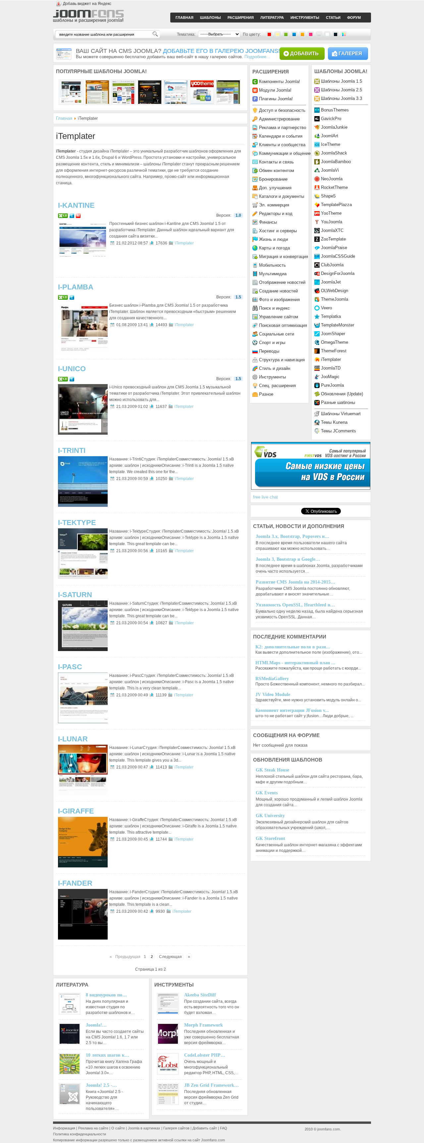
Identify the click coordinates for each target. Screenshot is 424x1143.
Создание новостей (278, 290)
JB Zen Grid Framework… (211, 1085)
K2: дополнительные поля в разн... (292, 646)
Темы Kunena (334, 422)
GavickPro (331, 118)
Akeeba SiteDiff (200, 994)
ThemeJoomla (334, 299)
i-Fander (75, 883)
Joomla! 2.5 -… (101, 1085)
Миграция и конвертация (283, 256)
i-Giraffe (76, 811)
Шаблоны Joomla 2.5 (341, 89)
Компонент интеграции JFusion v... (292, 710)
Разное (266, 394)
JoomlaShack (334, 153)
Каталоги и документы (281, 196)
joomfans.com (328, 1129)
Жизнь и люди (273, 239)
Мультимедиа (273, 273)
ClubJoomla (332, 264)
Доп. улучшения (275, 187)
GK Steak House (272, 770)
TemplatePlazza (336, 204)
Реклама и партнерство (282, 127)
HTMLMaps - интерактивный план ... (295, 662)
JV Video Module (272, 694)
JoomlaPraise (334, 247)
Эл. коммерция (274, 204)
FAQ (223, 1128)
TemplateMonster (337, 325)
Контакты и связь (276, 161)
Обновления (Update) (342, 393)
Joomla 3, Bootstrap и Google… (288, 559)
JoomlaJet (331, 282)
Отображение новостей (282, 282)
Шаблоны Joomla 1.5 (341, 81)
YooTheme (331, 213)
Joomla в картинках (144, 1128)
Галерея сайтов (176, 1128)
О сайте (118, 1128)
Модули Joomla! (275, 90)
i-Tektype (77, 522)
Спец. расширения (277, 385)
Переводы (269, 351)
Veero (326, 307)
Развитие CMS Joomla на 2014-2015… (295, 582)
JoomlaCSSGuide (338, 256)
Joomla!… (96, 1025)
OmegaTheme (334, 342)
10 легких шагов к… (107, 1055)
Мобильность (272, 265)
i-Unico (72, 369)
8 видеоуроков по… (106, 994)
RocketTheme (334, 187)
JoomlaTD (331, 368)
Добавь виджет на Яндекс (87, 3)
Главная (64, 118)
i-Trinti (71, 450)
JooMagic (330, 376)
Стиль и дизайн (274, 368)
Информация (64, 1128)
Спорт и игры (272, 342)
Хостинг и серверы (278, 230)
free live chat (265, 497)
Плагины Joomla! (276, 98)
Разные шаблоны (338, 402)
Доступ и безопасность (282, 110)
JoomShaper (333, 333)
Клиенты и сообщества (282, 144)
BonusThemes (335, 110)
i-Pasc (70, 667)
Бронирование (273, 179)
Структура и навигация (282, 359)
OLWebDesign (334, 290)
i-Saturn (75, 595)
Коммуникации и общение (285, 153)
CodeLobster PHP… (204, 1055)
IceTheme (330, 144)
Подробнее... (257, 56)
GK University (270, 815)
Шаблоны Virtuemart (341, 413)
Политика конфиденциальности (79, 1134)
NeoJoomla (332, 178)
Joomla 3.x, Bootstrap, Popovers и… (292, 536)
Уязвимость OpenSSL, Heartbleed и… (295, 604)
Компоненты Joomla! (279, 81)
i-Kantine (76, 205)
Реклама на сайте (93, 1128)
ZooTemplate (333, 239)
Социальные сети (276, 333)
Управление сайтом (278, 316)
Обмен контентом (276, 170)
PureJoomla (332, 385)
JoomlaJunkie (334, 127)
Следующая (170, 956)
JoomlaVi (330, 170)
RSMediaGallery (272, 678)
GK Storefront (270, 838)
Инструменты (272, 376)
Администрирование (279, 118)
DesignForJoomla (337, 273)
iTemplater (184, 243)
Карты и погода (274, 247)
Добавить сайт (204, 1128)
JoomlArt (329, 135)
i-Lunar (73, 739)
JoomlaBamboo (336, 161)
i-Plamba (75, 287)
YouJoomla (331, 221)
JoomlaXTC (332, 230)
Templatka (331, 316)
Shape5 (328, 196)
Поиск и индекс (274, 308)
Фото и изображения (279, 299)
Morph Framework (203, 1025)
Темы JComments (338, 430)
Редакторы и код (275, 213)
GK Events (267, 792)
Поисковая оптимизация (283, 325)
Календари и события (280, 136)
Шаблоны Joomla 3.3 (341, 98)
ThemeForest (333, 350)
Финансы (268, 222)
